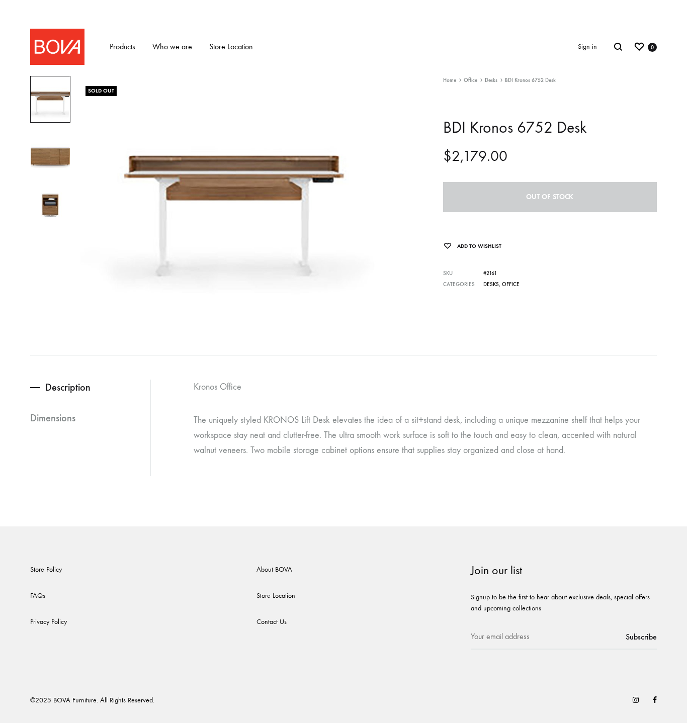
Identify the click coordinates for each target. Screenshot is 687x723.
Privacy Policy (48, 621)
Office (470, 80)
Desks (491, 80)
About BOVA (274, 569)
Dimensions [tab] (52, 418)
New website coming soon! (344, 9)
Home (449, 80)
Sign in (587, 46)
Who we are (172, 46)
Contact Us (271, 621)
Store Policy (46, 569)
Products (122, 46)
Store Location (231, 46)
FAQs (37, 595)
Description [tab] (68, 387)
